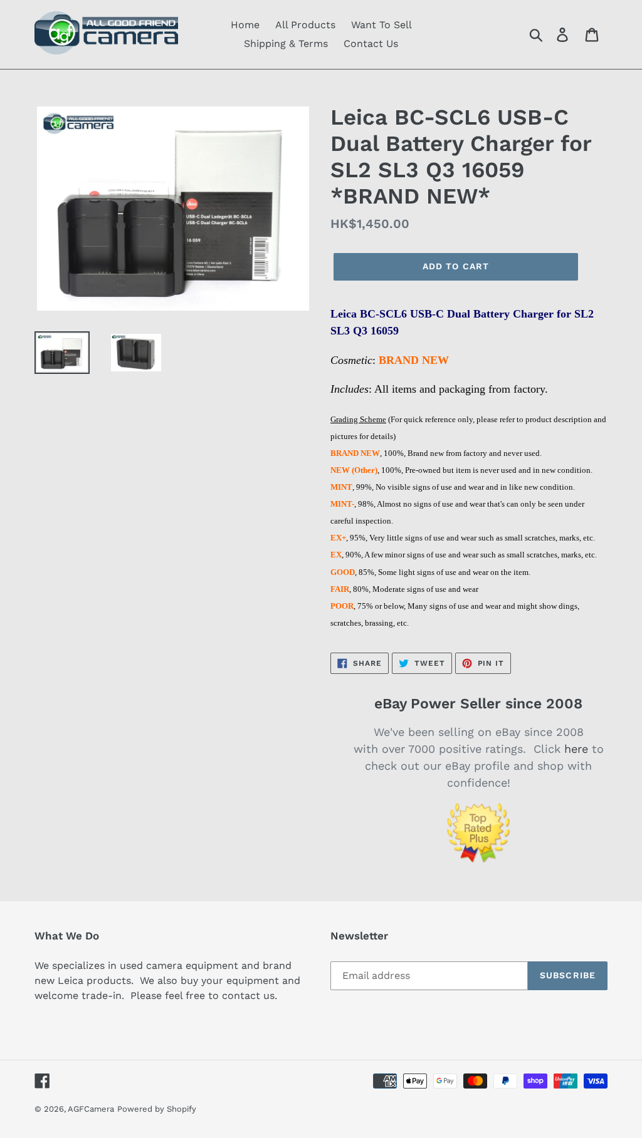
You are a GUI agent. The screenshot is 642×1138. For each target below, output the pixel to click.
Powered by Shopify (156, 1109)
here (576, 748)
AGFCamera (91, 1109)
